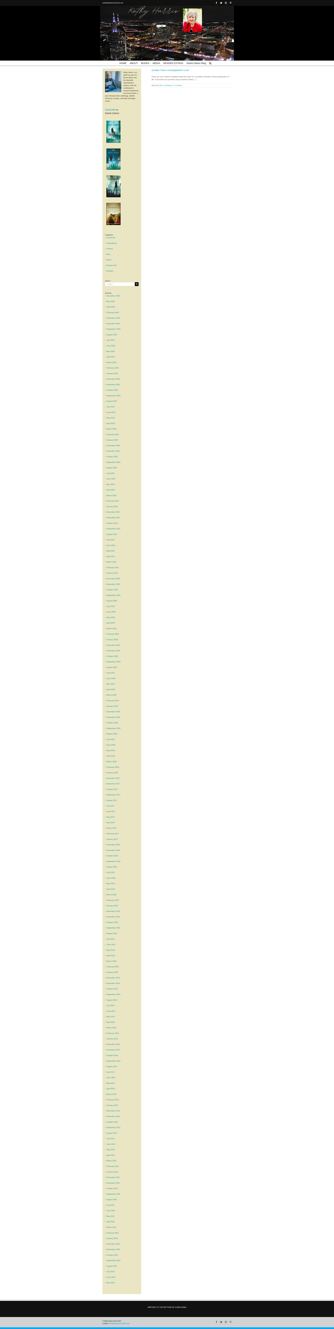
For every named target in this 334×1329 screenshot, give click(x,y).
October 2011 (112, 1188)
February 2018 (113, 767)
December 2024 (113, 318)
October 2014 (112, 989)
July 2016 (111, 872)
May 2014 (111, 1016)
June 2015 (111, 944)
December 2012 (113, 1111)
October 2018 (112, 723)
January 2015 (112, 972)
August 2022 (112, 468)
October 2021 (112, 523)
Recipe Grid (111, 265)
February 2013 (113, 1100)
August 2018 (112, 734)
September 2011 (113, 1194)
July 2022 (111, 473)
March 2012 (112, 1161)
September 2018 (113, 728)
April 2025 (111, 307)
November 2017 (113, 784)
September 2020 (113, 595)
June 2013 (111, 1077)
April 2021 (111, 556)
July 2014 (111, 1005)
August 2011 (112, 1199)
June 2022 (111, 479)
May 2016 (111, 883)
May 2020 (111, 617)
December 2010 (113, 1244)
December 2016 (113, 845)
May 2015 (111, 950)
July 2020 (111, 606)
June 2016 (111, 878)
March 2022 (112, 495)
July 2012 (111, 1138)
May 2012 (111, 1150)
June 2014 (111, 1011)
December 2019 (113, 645)
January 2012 (112, 1172)
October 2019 (112, 656)
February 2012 (113, 1166)
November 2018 (113, 717)
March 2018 (112, 761)
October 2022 (112, 457)
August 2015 (112, 933)
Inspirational (112, 243)
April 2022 (111, 490)
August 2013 (112, 1066)
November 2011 (113, 1183)
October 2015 (112, 922)
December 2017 (113, 778)
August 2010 (112, 1266)
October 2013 (112, 1055)
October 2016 (112, 856)
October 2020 (112, 590)
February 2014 (113, 1033)
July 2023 (111, 407)
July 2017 (111, 806)
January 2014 (112, 1039)
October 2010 (112, 1255)
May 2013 (111, 1083)
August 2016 (112, 867)
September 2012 (113, 1127)
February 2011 (113, 1233)
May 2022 (111, 484)
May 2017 (111, 817)
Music (109, 260)
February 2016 (113, 900)
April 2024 (111, 357)
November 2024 (113, 324)
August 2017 (112, 800)
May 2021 (111, 551)
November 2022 (113, 451)
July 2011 (110, 1205)
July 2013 (111, 1072)
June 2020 (111, 612)
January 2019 (112, 706)
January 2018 (112, 773)
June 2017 (111, 811)
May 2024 (111, 351)
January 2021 (112, 573)
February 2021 (113, 567)
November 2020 (113, 584)
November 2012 (113, 1116)
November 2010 (113, 1249)
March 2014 (112, 1028)
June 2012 (111, 1144)
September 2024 (113, 329)
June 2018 (111, 745)
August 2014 (112, 1000)
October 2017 (112, 789)
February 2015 (113, 967)
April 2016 (111, 889)
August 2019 (112, 667)
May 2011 (111, 1216)
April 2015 (111, 955)
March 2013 (112, 1094)
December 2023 (113, 379)
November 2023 (113, 384)
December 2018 (113, 712)
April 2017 (111, 822)
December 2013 (113, 1044)
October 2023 (112, 390)
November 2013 (113, 1050)
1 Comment (178, 85)
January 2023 (112, 440)
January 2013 (112, 1105)
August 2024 (112, 335)
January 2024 (112, 373)
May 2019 (111, 684)
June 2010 (111, 1277)
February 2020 (113, 634)
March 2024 (112, 362)
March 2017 (112, 828)
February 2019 (113, 700)
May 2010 (111, 1283)
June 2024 (111, 346)
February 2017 (113, 834)
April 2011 (111, 1222)
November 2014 (113, 983)
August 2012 (112, 1133)
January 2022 (112, 506)
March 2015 (112, 961)
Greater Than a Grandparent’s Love (170, 70)
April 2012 (111, 1155)
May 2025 (111, 301)
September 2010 (113, 1260)
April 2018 (111, 756)
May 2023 (111, 418)
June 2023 (111, 412)
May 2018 (111, 750)
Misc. (109, 254)
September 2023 (113, 396)
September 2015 (113, 928)
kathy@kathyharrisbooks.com (112, 3)
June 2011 (111, 1211)
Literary (110, 249)
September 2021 (113, 529)
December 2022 (113, 445)
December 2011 (113, 1177)
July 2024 (111, 340)
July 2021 (111, 540)
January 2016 (112, 906)
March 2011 (111, 1227)
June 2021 (111, 545)
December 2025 (113, 296)
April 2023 (111, 423)
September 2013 (113, 1061)
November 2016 (113, 850)
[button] (210, 63)
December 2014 (113, 978)
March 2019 (112, 695)
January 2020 (112, 640)
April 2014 (111, 1022)
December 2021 (113, 512)
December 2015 (113, 911)
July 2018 (111, 739)
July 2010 (111, 1271)
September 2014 (113, 994)
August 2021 (112, 534)
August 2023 (112, 401)
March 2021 (112, 562)
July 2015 (111, 939)
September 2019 (113, 662)
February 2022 (113, 501)
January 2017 (112, 839)
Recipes (110, 271)
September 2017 (113, 795)
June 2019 (111, 678)
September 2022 (113, 462)
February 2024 (113, 368)
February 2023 (113, 434)
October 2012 (112, 1122)
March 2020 (112, 628)
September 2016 (113, 861)
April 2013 (111, 1089)
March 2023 (112, 429)
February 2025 (113, 312)
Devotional (168, 85)
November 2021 (113, 518)
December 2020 (113, 579)
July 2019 (111, 673)
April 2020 (111, 623)
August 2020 (112, 601)
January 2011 (112, 1238)
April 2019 (111, 689)
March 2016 (112, 895)
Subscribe (110, 109)
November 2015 (113, 917)
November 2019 (113, 651)
